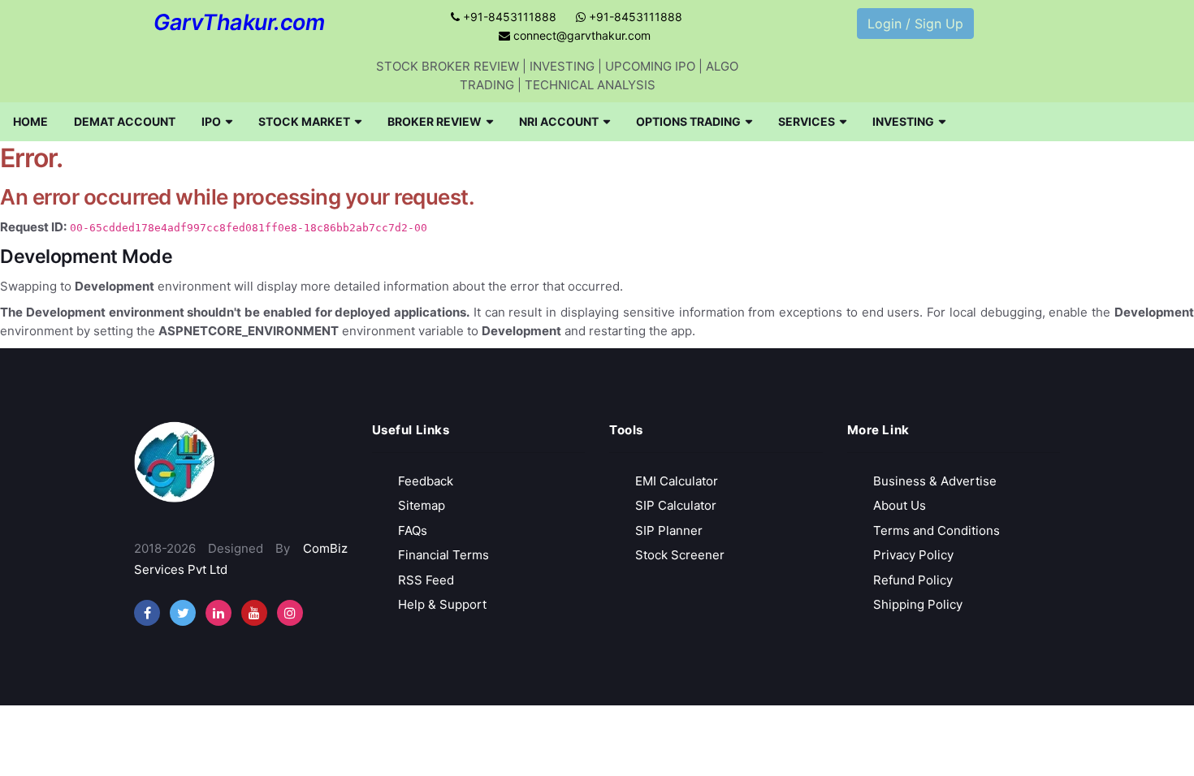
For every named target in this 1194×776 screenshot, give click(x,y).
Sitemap (421, 505)
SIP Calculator (675, 505)
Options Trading (688, 121)
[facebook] (147, 613)
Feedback (425, 481)
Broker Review (434, 121)
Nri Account (559, 121)
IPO (211, 121)
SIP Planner (669, 530)
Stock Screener (680, 555)
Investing (903, 121)
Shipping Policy (918, 604)
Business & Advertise (935, 481)
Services (806, 121)
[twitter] (183, 613)
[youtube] (254, 613)
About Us (899, 505)
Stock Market (304, 121)
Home (30, 121)
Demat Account (124, 121)
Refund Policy (913, 580)
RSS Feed (426, 580)
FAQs (412, 530)
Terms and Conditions (936, 530)
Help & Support (442, 604)
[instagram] (218, 613)
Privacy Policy (913, 555)
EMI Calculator (676, 481)
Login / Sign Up (915, 23)
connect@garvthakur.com (580, 35)
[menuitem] (30, 121)
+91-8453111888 (508, 17)
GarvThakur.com (239, 22)
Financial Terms (443, 555)
